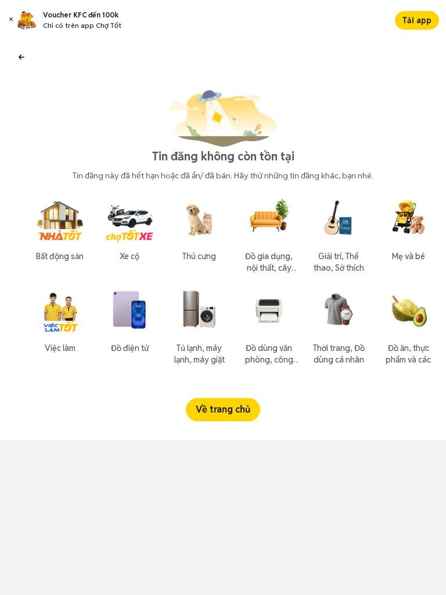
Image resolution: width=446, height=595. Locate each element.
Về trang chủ (223, 409)
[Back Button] (21, 55)
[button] (11, 21)
